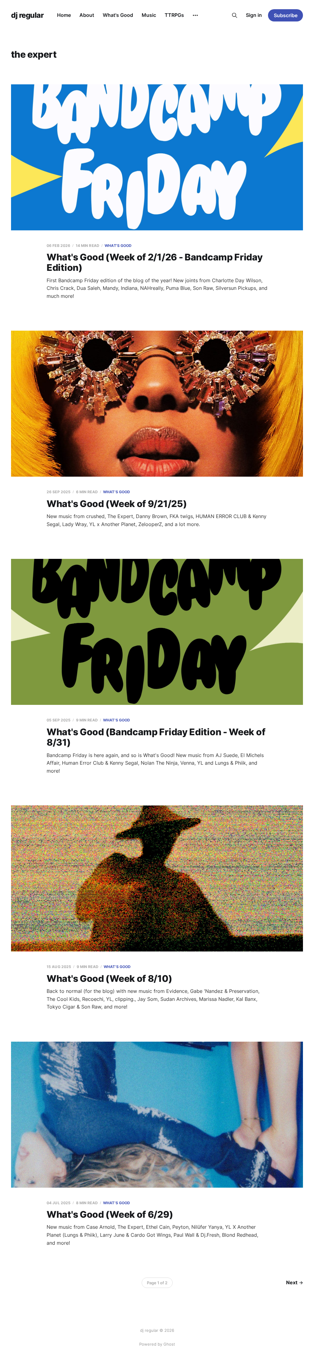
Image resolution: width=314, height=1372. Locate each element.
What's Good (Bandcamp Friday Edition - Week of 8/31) (156, 737)
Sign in (254, 15)
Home (64, 15)
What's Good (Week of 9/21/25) (117, 503)
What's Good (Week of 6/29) (110, 1214)
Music (149, 15)
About (86, 15)
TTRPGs (174, 15)
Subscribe (285, 15)
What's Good (118, 15)
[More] (195, 15)
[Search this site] (234, 15)
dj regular (27, 15)
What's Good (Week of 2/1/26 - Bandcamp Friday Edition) (155, 262)
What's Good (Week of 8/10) (109, 978)
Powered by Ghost (157, 1344)
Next (291, 1282)
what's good (118, 245)
